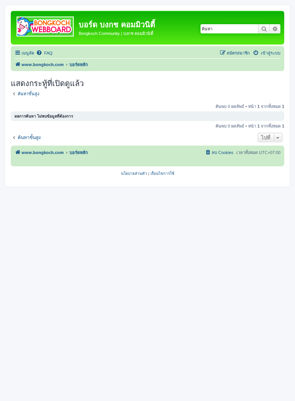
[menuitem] (44, 53)
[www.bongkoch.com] (46, 25)
